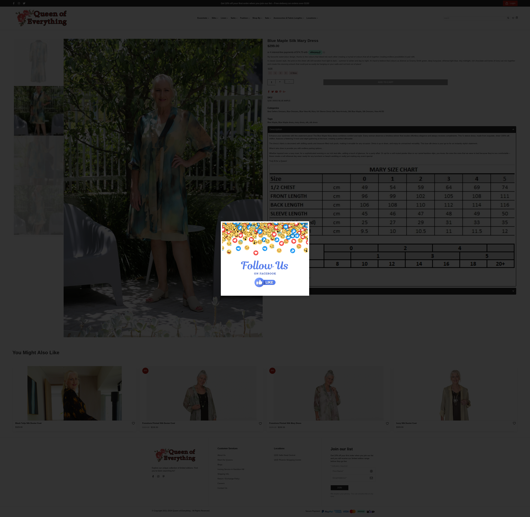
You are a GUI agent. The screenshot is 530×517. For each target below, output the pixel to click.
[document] (265, 258)
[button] (305, 225)
